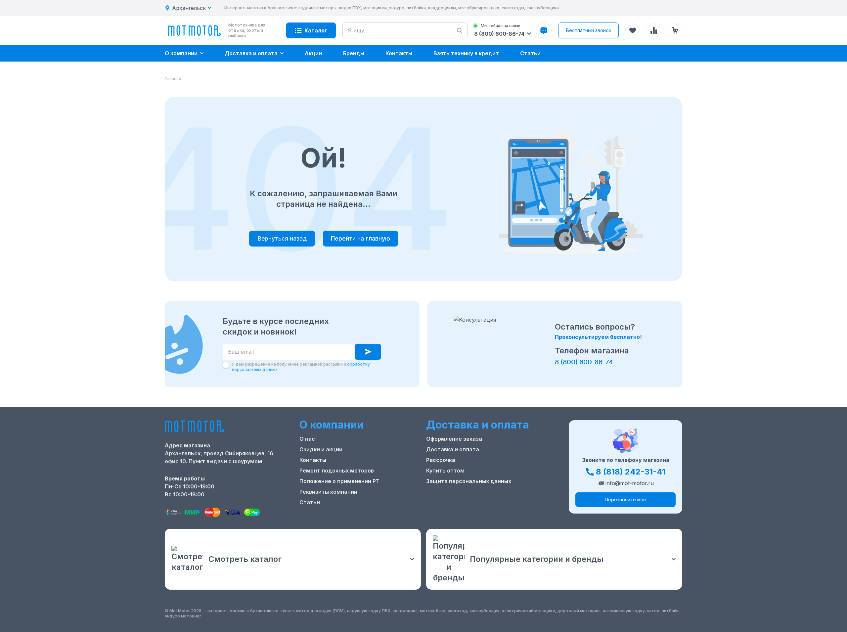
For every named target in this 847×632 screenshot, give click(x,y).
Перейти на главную (360, 238)
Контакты (312, 460)
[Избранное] (632, 30)
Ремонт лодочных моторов (336, 470)
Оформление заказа (454, 438)
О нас (307, 438)
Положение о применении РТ (339, 481)
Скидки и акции (320, 449)
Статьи (309, 502)
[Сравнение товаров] (653, 30)
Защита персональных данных (468, 481)
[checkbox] (226, 365)
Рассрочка (440, 460)
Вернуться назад (282, 238)
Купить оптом (445, 470)
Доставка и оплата (452, 449)
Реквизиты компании (328, 491)
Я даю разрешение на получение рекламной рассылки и (301, 367)
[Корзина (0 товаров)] (675, 30)
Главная (173, 78)
